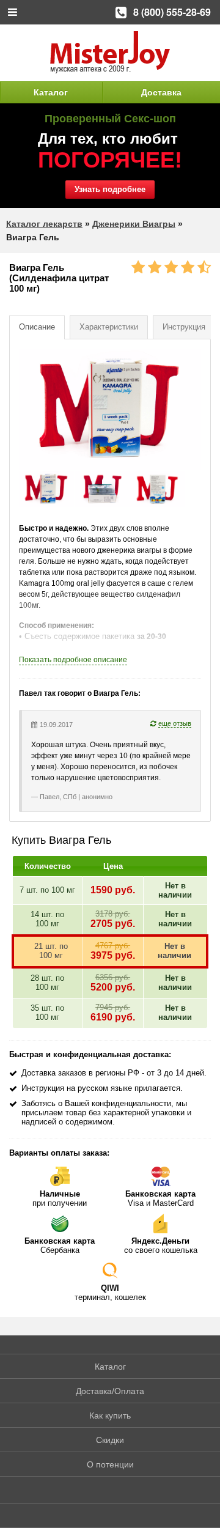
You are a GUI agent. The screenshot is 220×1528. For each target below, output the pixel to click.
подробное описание (73, 659)
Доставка (161, 92)
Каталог (51, 92)
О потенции (110, 1464)
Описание (37, 326)
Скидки (110, 1440)
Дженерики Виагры (133, 224)
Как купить (110, 1415)
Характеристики (108, 326)
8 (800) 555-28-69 (172, 12)
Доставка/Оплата (110, 1391)
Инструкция (184, 326)
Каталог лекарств (44, 224)
